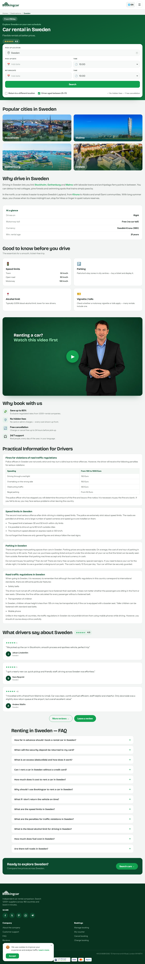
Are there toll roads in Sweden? (72, 848)
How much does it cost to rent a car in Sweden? (72, 779)
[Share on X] (12, 915)
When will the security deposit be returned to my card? (72, 750)
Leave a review (85, 718)
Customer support (11, 932)
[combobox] (74, 52)
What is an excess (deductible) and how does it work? (72, 760)
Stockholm (40, 184)
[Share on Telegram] (32, 915)
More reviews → (60, 718)
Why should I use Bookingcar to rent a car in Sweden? (72, 789)
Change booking (81, 940)
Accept (12, 956)
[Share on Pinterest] (19, 915)
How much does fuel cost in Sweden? (72, 839)
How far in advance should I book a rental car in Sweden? (72, 740)
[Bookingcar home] (11, 4)
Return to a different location (21, 93)
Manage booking (81, 927)
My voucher (79, 932)
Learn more (44, 950)
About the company (11, 927)
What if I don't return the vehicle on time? (72, 799)
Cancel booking (81, 936)
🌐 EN (130, 4)
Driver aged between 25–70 (54, 93)
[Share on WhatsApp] (25, 915)
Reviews (6, 940)
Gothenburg (54, 184)
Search (72, 84)
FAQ (4, 936)
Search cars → (127, 866)
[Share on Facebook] (5, 915)
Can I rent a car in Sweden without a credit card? (72, 769)
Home (5, 13)
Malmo (69, 184)
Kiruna (76, 194)
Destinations (15, 13)
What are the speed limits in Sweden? (72, 809)
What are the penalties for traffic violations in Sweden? (72, 819)
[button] (8, 52)
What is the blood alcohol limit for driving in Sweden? (72, 829)
